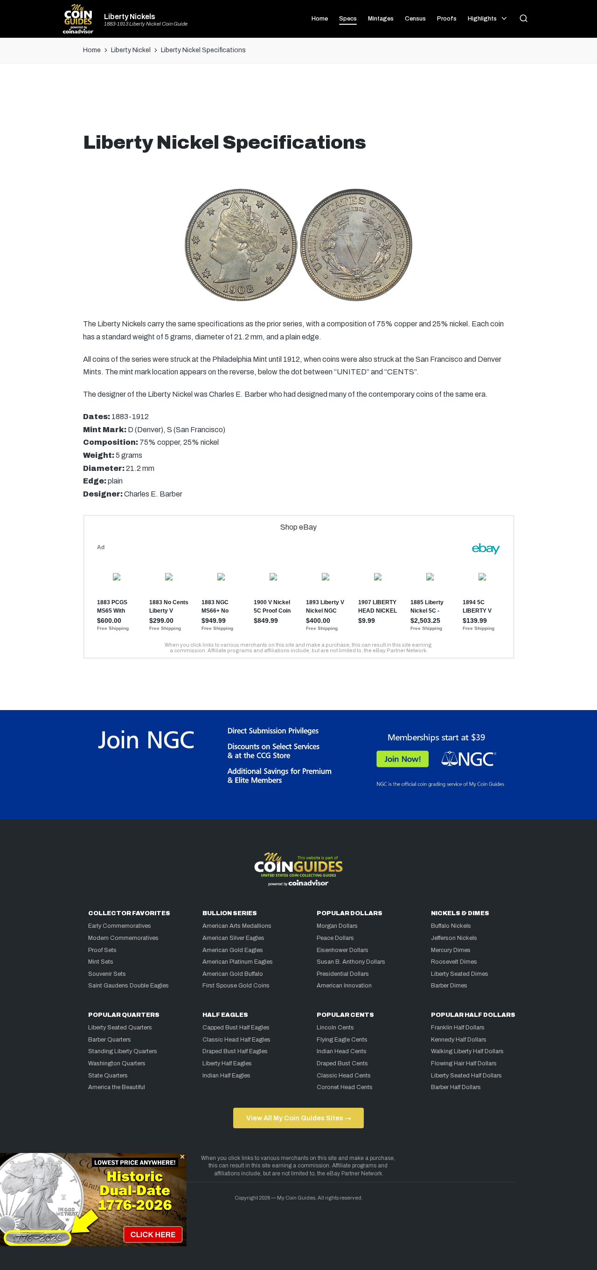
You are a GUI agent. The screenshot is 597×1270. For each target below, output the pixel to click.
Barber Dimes (449, 985)
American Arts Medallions (236, 926)
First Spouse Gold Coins (236, 985)
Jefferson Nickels (454, 938)
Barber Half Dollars (456, 1087)
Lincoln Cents (335, 1027)
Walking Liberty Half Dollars (467, 1051)
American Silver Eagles (233, 938)
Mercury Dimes (451, 950)
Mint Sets (100, 962)
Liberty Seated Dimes (459, 974)
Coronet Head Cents (345, 1087)
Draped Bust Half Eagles (235, 1051)
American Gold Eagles (232, 950)
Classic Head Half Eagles (236, 1039)
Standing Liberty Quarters (122, 1051)
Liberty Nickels (129, 17)
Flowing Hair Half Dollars (464, 1063)
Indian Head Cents (342, 1051)
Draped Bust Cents (342, 1063)
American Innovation (344, 985)
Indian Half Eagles (226, 1075)
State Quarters (108, 1075)
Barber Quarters (109, 1039)
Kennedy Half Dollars (458, 1039)
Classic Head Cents (344, 1075)
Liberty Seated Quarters (120, 1027)
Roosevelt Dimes (454, 962)
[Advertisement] (298, 101)
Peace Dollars (335, 938)
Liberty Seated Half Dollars (466, 1075)
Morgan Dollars (337, 926)
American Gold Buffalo (232, 974)
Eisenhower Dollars (342, 950)
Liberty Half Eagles (227, 1063)
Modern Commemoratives (123, 938)
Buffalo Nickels (451, 926)
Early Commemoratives (119, 926)
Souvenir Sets (107, 974)
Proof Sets (102, 950)
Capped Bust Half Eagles (236, 1027)
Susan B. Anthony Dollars (351, 962)
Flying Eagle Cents (342, 1039)
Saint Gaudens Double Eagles (128, 985)
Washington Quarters (117, 1063)
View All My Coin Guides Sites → (298, 1118)
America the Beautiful (116, 1087)
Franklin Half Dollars (458, 1027)
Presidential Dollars (343, 974)
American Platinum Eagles (237, 962)
